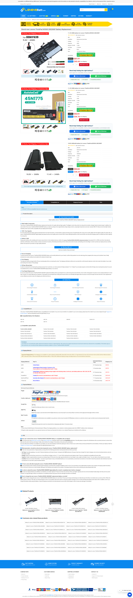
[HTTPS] (102, 589)
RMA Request (94, 577)
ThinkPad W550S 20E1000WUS (50, 335)
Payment (65, 16)
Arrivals (55, 16)
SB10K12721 (92, 319)
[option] (43, 52)
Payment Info (71, 577)
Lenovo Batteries (27, 19)
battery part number (35, 440)
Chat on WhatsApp (101, 76)
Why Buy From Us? (25, 577)
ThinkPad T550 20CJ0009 (48, 329)
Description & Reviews (32, 202)
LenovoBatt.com (50, 595)
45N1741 (45, 321)
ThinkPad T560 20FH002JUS (26, 333)
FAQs (101, 202)
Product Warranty (24, 576)
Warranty (89, 16)
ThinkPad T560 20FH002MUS (49, 333)
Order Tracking (71, 574)
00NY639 (68, 319)
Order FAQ (47, 576)
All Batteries (32, 16)
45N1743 (22, 321)
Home (23, 16)
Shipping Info (71, 576)
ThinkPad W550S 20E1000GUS (26, 335)
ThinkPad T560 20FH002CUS (95, 331)
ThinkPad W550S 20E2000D (71, 335)
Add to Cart (85, 64)
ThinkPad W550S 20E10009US (96, 333)
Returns (80, 16)
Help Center (110, 4)
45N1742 (45, 319)
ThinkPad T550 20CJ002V (71, 329)
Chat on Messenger (80, 76)
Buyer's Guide (91, 4)
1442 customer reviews (80, 35)
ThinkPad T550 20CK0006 (95, 329)
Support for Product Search (27, 445)
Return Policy (47, 577)
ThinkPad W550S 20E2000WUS (26, 338)
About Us (99, 4)
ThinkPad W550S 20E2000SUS (96, 335)
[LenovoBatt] (33, 10)
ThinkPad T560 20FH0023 (71, 331)
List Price (70, 58)
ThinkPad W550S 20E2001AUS (50, 338)
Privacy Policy (24, 579)
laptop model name (47, 440)
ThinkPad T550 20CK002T (25, 331)
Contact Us (104, 4)
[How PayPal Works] (93, 589)
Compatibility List (55, 202)
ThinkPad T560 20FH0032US (72, 333)
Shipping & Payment (78, 202)
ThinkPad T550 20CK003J (49, 331)
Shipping (73, 16)
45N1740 (22, 319)
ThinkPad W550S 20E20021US (72, 338)
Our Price (70, 61)
